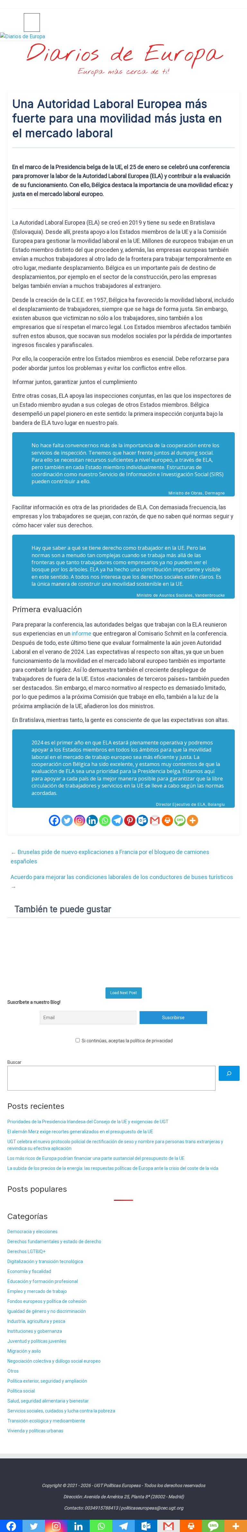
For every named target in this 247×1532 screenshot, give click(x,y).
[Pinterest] (129, 820)
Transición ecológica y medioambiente (46, 1420)
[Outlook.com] (142, 820)
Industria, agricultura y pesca (36, 1321)
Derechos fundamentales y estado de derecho (54, 1241)
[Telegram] (117, 820)
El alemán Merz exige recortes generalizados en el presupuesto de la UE (80, 1131)
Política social (21, 1391)
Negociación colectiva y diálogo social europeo (54, 1361)
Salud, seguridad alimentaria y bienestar (48, 1400)
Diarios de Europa (123, 55)
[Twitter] (67, 820)
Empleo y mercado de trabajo (37, 1291)
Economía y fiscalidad (29, 1271)
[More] (192, 820)
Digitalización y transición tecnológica (45, 1261)
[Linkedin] (92, 820)
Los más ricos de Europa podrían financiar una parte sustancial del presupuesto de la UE (96, 1158)
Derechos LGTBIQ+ (26, 1251)
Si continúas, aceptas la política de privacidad (127, 1040)
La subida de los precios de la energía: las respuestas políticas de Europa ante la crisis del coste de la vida (112, 1168)
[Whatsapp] (104, 820)
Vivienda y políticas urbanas (35, 1430)
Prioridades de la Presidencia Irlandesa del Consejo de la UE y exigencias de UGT (88, 1121)
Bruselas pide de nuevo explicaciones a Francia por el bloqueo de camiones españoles (110, 857)
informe (82, 633)
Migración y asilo (24, 1351)
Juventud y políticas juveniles (36, 1341)
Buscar (14, 1062)
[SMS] (180, 820)
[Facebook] (54, 820)
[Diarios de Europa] (15, 22)
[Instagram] (79, 820)
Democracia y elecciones (32, 1231)
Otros (13, 1371)
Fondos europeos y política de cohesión (47, 1301)
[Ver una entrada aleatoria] (232, 22)
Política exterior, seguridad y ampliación (47, 1381)
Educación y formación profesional (42, 1281)
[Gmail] (154, 820)
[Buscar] (229, 1073)
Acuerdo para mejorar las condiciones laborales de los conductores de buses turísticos (122, 882)
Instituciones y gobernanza (34, 1331)
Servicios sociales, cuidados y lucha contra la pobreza (61, 1410)
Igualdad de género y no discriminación (46, 1311)
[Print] (167, 820)
